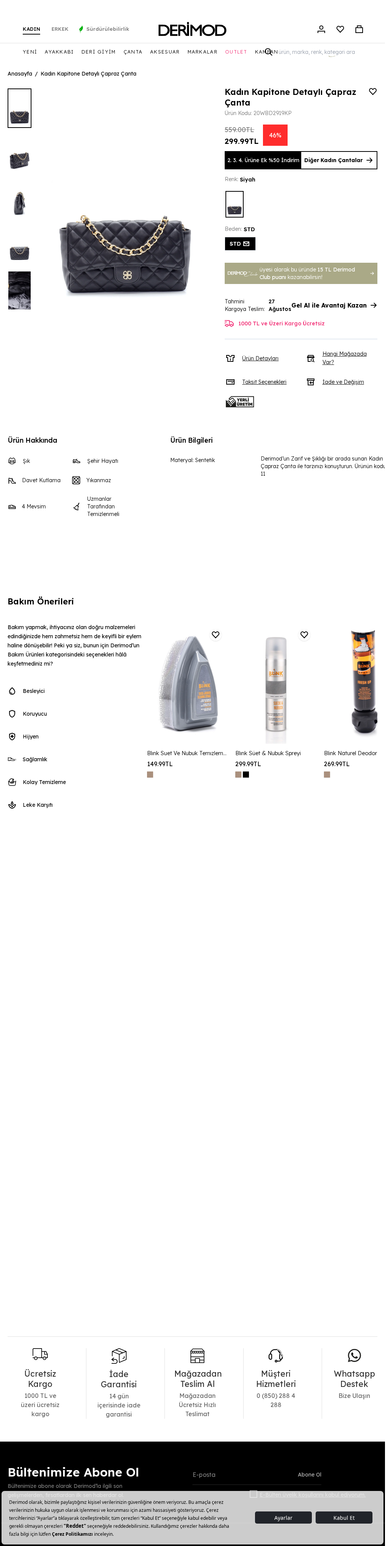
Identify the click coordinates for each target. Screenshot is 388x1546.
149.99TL (160, 764)
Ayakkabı (59, 52)
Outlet (236, 52)
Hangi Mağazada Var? (344, 358)
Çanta (133, 52)
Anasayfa (20, 73)
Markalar (202, 52)
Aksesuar (165, 52)
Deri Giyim (98, 52)
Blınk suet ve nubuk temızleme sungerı (187, 753)
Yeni (30, 52)
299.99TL (248, 764)
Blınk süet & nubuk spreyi (268, 753)
